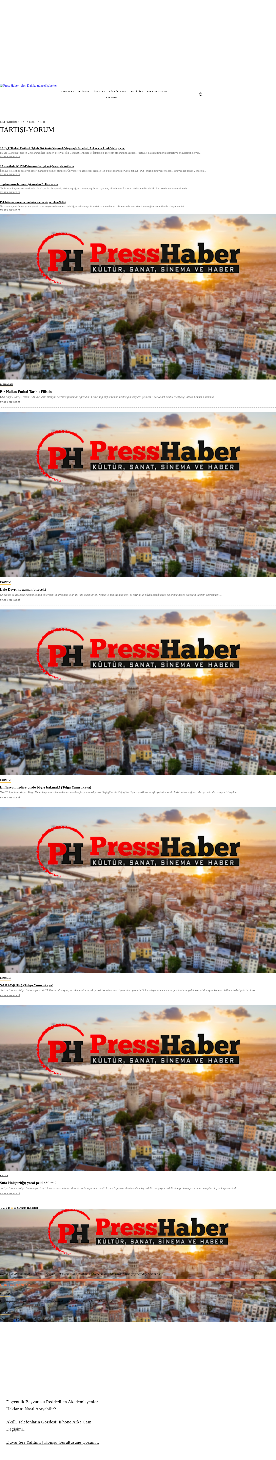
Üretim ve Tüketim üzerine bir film (25, 1319)
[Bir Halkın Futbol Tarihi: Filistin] (138, 297)
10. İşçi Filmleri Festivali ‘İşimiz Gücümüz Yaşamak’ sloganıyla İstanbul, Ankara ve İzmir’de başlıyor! (62, 148)
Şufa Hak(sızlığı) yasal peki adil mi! (28, 1183)
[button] (200, 94)
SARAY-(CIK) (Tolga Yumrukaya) (26, 985)
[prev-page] (0, 1208)
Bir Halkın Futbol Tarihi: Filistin (26, 392)
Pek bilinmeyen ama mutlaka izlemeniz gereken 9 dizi (33, 202)
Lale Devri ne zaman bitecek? (23, 589)
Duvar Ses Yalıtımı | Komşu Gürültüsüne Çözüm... (52, 1442)
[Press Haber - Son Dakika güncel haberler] (16, 94)
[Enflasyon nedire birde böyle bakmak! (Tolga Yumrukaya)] (138, 692)
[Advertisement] (139, 1237)
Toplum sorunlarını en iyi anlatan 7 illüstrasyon (29, 184)
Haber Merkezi (10, 156)
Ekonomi (5, 582)
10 (9, 1207)
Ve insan (5, 1294)
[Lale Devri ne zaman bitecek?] (138, 494)
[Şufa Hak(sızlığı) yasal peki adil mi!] (138, 1088)
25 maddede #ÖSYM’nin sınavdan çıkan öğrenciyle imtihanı (37, 166)
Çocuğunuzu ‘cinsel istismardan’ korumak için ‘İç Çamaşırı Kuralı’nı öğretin (58, 1301)
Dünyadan (6, 384)
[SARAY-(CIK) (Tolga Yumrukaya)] (138, 890)
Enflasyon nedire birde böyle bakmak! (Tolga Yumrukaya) (45, 787)
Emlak (4, 1175)
